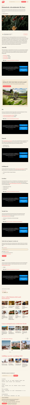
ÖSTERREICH (3, 380)
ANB (24, 390)
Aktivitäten (6, 385)
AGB (22, 390)
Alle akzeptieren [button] (4, 403)
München (21, 380)
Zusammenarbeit (7, 390)
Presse (19, 395)
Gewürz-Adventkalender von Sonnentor (15, 183)
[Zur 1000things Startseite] (3, 2)
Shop (2, 395)
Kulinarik (3, 385)
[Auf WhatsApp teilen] (2, 292)
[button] (7, 292)
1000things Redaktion (5, 13)
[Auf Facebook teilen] (6, 292)
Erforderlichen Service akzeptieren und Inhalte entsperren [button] (23, 70)
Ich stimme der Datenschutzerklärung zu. (8, 252)
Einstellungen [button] (14, 403)
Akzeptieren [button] (9, 403)
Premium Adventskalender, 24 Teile (8, 115)
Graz (8, 380)
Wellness (19, 385)
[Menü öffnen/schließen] (27, 2)
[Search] (9, 2)
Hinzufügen (25, 34)
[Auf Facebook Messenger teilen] (4, 292)
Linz (10, 380)
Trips (12, 385)
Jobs (10, 390)
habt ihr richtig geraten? (6, 86)
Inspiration (3, 305)
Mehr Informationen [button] (10, 70)
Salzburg (13, 380)
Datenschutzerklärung (18, 390)
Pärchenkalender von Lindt (6, 265)
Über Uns (3, 390)
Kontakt (13, 390)
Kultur (10, 385)
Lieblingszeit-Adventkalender (20, 168)
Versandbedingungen (7, 395)
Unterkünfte (15, 385)
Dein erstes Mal (5, 58)
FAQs (16, 395)
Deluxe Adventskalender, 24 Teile (8, 116)
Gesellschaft (23, 385)
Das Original (5, 55)
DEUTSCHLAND (17, 380)
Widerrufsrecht (12, 395)
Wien (6, 380)
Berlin (23, 380)
